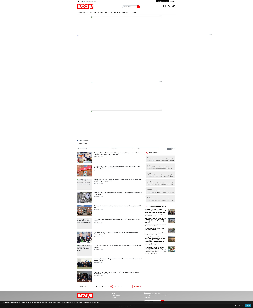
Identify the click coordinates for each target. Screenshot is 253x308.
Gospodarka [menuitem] (108, 12)
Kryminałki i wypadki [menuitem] (125, 12)
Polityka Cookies (116, 295)
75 (102, 286)
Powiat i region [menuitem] (94, 12)
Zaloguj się (172, 1)
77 (108, 286)
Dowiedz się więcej (239, 305)
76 (105, 286)
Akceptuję (248, 305)
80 (118, 286)
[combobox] (147, 149)
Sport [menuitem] (101, 12)
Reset (173, 148)
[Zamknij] (132, 149)
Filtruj (169, 148)
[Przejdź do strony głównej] (88, 6)
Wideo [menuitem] (134, 12)
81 (121, 286)
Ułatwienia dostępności (163, 1)
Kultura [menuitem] (116, 12)
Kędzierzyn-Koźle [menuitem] (83, 12)
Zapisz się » (147, 297)
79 (114, 286)
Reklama (114, 297)
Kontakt (113, 293)
